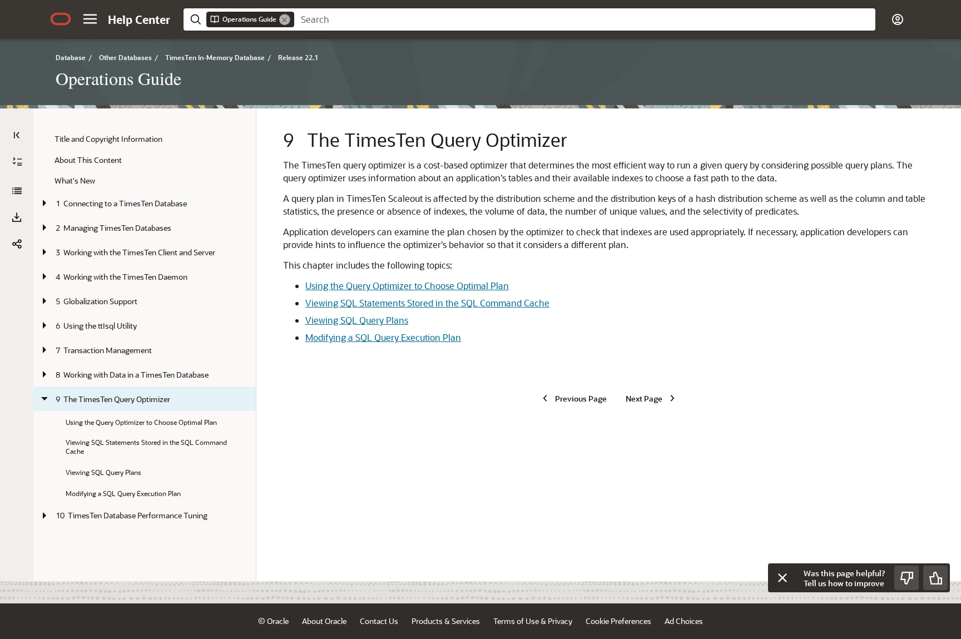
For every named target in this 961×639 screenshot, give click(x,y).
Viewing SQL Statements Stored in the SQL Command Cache (427, 303)
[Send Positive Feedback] (935, 578)
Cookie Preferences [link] (618, 621)
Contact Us (379, 621)
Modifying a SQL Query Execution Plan (383, 337)
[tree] (144, 328)
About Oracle (324, 621)
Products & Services (446, 621)
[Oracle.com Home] (60, 19)
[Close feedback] (782, 578)
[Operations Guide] (17, 191)
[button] (90, 19)
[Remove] (285, 19)
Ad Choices (684, 621)
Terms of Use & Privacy (532, 621)
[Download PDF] (17, 217)
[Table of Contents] (17, 135)
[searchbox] (585, 19)
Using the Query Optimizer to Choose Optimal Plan (407, 285)
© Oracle (273, 621)
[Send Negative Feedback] (906, 578)
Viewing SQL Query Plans (356, 320)
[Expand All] (17, 162)
